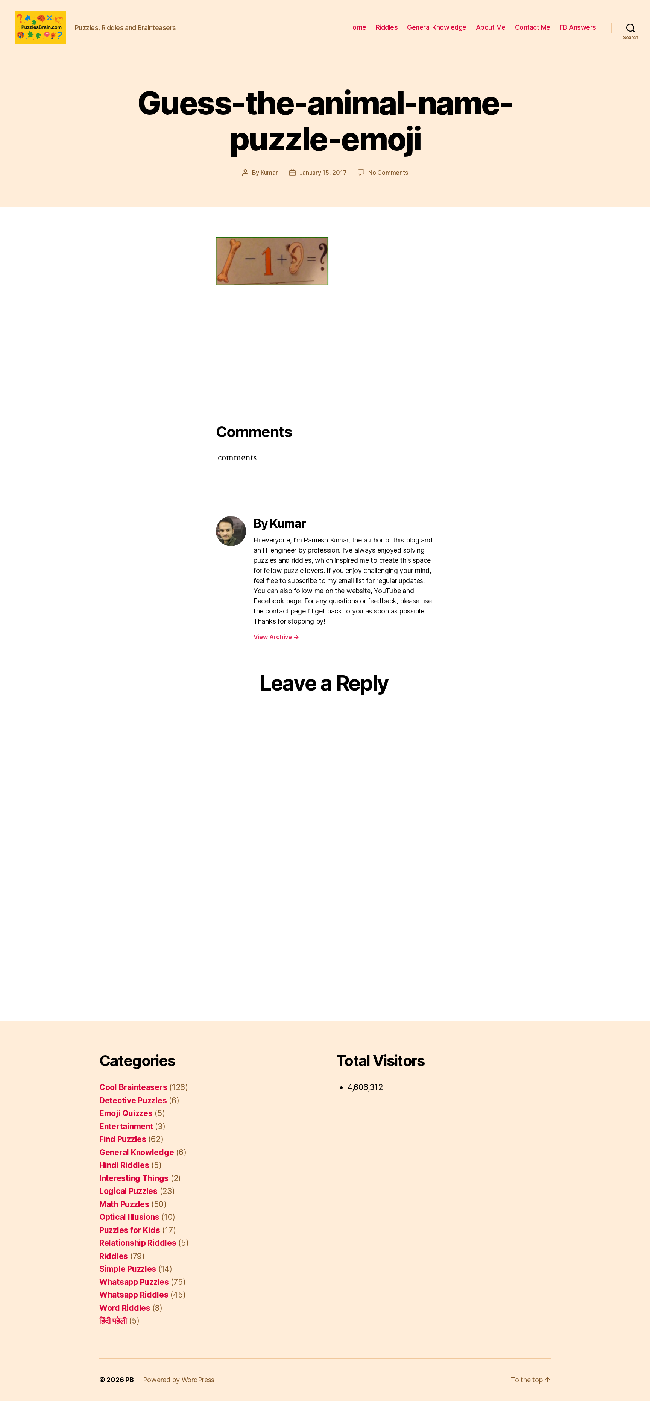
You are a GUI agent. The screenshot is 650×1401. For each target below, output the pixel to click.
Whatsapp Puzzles (134, 1282)
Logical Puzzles (128, 1191)
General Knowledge (436, 27)
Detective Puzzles (133, 1100)
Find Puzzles (122, 1139)
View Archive (276, 637)
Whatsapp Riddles (134, 1295)
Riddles (387, 27)
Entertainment (126, 1126)
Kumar (269, 172)
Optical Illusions (129, 1217)
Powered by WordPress (179, 1380)
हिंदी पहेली (113, 1320)
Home (357, 27)
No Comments (388, 172)
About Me (491, 27)
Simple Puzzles (127, 1269)
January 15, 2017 (323, 172)
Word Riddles (124, 1308)
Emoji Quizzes (126, 1113)
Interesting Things (134, 1178)
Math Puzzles (124, 1204)
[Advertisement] (325, 347)
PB (129, 1380)
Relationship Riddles (137, 1243)
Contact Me (532, 27)
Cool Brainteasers (133, 1087)
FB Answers (578, 27)
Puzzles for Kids (129, 1230)
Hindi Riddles (124, 1165)
